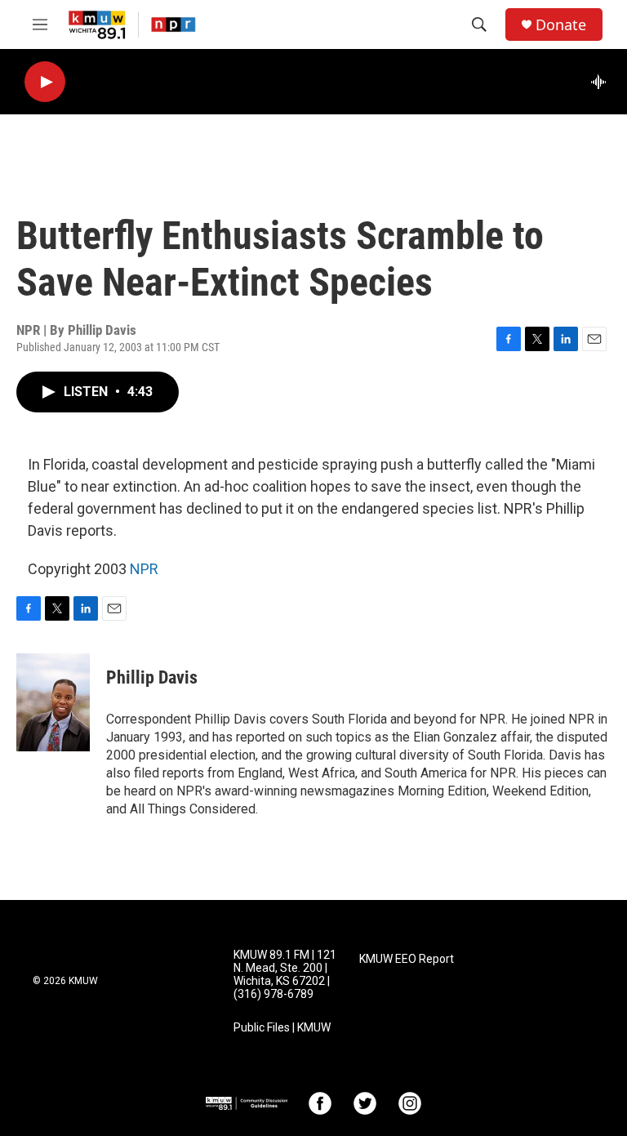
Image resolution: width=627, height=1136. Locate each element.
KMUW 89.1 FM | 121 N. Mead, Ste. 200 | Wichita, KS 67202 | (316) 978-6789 (284, 974)
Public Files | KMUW (282, 1028)
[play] (45, 82)
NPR (144, 568)
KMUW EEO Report (406, 959)
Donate (561, 24)
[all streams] (603, 81)
